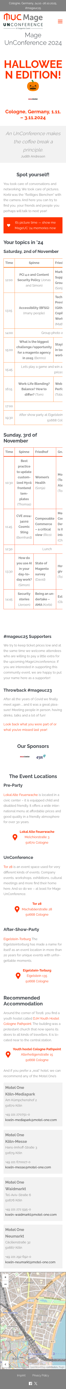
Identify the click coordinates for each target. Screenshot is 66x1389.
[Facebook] (30, 1383)
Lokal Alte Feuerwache (21, 795)
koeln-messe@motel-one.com (28, 1167)
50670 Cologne (37, 842)
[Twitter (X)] (35, 1383)
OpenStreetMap (37, 1367)
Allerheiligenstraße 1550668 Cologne (37, 1054)
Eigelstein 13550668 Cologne (37, 976)
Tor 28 (8, 867)
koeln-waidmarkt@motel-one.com (31, 1214)
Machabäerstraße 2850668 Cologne (37, 909)
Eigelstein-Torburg (17, 939)
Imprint (21, 1375)
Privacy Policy (40, 1375)
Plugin (61, 1367)
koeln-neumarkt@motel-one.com (30, 1262)
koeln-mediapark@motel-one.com (31, 1120)
